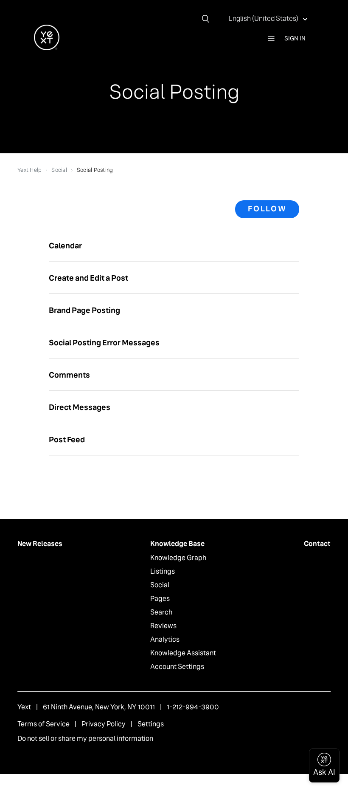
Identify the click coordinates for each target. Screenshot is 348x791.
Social (59, 170)
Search (161, 612)
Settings (151, 724)
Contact (317, 543)
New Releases (39, 543)
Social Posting (95, 170)
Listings (162, 571)
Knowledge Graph (178, 557)
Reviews (163, 625)
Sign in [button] (295, 38)
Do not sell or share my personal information (85, 738)
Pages (160, 598)
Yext (24, 707)
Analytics (165, 639)
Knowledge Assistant (183, 653)
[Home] (46, 47)
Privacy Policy (103, 724)
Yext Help (29, 170)
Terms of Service (43, 724)
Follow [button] (267, 208)
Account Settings (177, 666)
